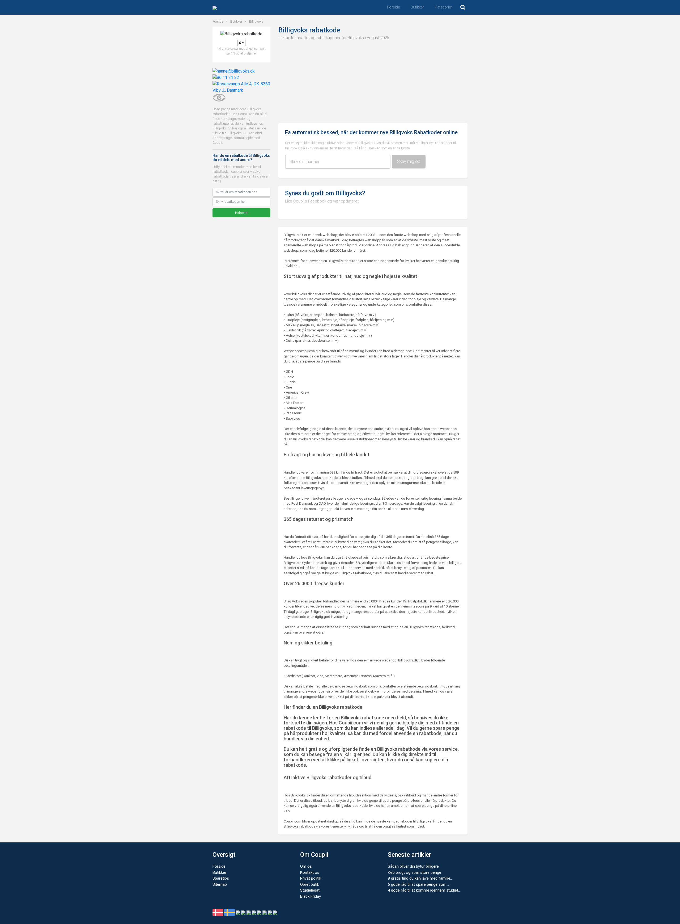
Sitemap (219, 884)
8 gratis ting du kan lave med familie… (420, 878)
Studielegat (310, 890)
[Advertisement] (373, 80)
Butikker (417, 7)
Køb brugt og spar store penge (414, 872)
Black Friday (310, 896)
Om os (306, 866)
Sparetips (220, 878)
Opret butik (309, 884)
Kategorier (443, 7)
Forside (393, 7)
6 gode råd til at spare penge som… (418, 884)
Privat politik (310, 878)
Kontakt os (309, 872)
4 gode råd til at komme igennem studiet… (424, 890)
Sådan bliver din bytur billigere (413, 866)
